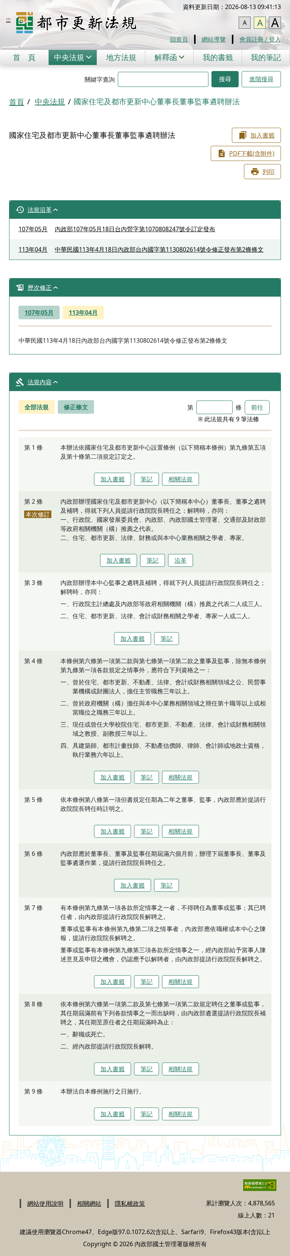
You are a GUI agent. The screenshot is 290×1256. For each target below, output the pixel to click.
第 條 (214, 407)
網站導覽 (214, 39)
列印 (268, 171)
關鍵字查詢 (100, 79)
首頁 (24, 57)
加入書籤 (262, 135)
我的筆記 (266, 57)
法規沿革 (40, 210)
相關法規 (180, 479)
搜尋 (225, 79)
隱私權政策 (130, 1203)
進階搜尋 (261, 79)
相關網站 (89, 1203)
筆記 (146, 479)
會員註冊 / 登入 (260, 39)
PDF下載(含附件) (252, 153)
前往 (257, 407)
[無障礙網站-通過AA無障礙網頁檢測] (255, 1188)
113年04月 (83, 312)
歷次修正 (40, 287)
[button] (72, 57)
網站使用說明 (45, 1203)
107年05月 (39, 312)
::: (8, 19)
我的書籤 (218, 57)
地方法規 (121, 57)
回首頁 (179, 39)
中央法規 (50, 101)
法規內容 (40, 382)
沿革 (180, 560)
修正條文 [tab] (76, 407)
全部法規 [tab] (37, 407)
